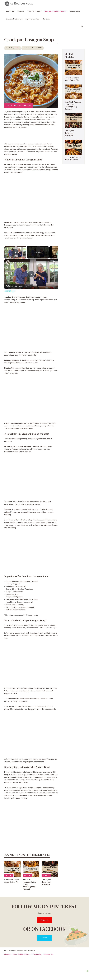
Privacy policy (37, 954)
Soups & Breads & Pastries (55, 11)
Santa (17, 48)
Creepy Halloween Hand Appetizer (73, 158)
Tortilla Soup (17, 262)
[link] (8, 262)
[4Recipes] (19, 4)
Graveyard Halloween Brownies (46, 882)
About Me (10, 11)
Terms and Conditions (21, 954)
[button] (82, 26)
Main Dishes (75, 11)
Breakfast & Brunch (14, 19)
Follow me (44, 920)
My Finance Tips (32, 19)
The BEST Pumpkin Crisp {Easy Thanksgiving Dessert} (73, 105)
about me (7, 954)
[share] (54, 261)
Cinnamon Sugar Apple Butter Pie (11, 880)
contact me (48, 954)
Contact (46, 19)
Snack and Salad (34, 11)
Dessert (21, 11)
